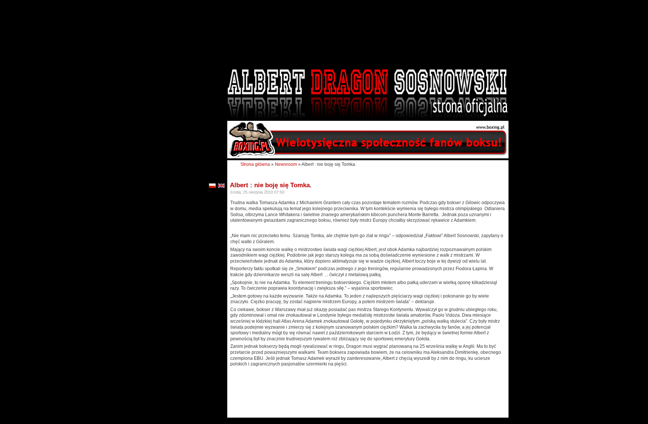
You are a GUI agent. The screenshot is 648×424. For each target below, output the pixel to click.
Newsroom (286, 164)
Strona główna (255, 164)
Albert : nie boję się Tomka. (271, 185)
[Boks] (367, 156)
